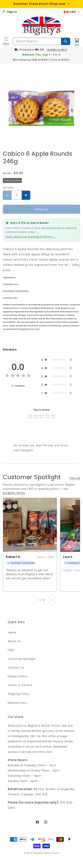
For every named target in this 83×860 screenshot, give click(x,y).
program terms (14, 493)
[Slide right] (52, 600)
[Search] (65, 41)
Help (11, 650)
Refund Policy (17, 703)
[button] (6, 41)
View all (74, 478)
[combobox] (41, 41)
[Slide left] (30, 600)
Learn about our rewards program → (30, 236)
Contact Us (16, 668)
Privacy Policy (17, 676)
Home (12, 632)
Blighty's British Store (46, 853)
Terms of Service (20, 685)
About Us (14, 641)
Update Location (57, 49)
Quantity (8, 187)
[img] (18, 376)
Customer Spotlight (22, 659)
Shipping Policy (18, 694)
